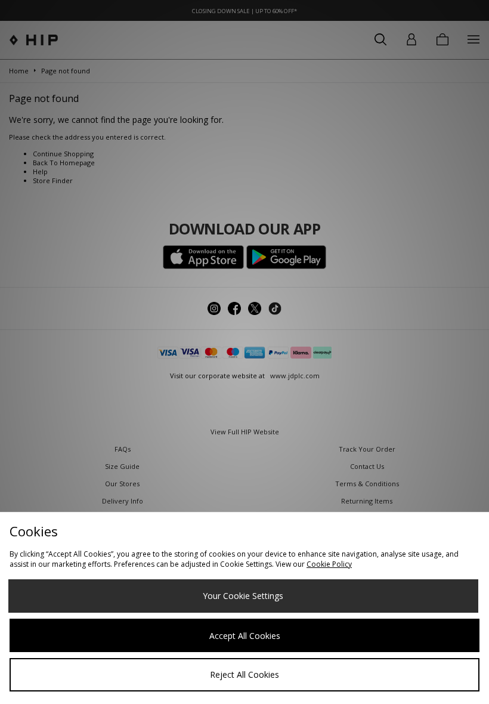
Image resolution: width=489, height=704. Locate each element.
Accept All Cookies (244, 635)
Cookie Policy (329, 564)
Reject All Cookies (244, 674)
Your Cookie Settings (243, 595)
